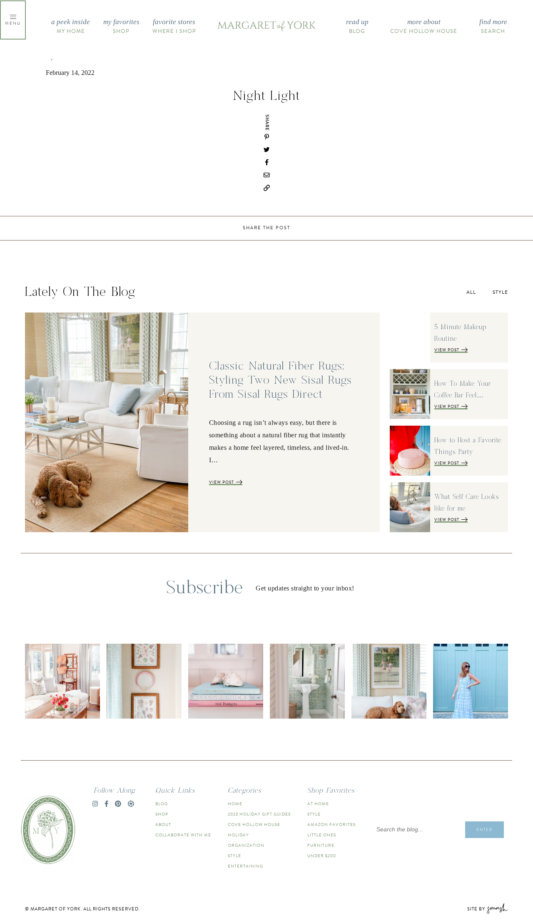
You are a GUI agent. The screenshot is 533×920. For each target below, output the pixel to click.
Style (500, 292)
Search (493, 26)
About (163, 824)
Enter (484, 829)
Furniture (320, 845)
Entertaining (245, 866)
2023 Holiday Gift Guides (259, 814)
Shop (121, 26)
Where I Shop (174, 26)
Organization (246, 845)
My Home (70, 26)
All (471, 292)
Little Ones (321, 835)
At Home (318, 804)
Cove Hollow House (423, 26)
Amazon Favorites (331, 824)
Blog (357, 26)
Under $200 (321, 856)
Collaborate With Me (183, 835)
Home (235, 804)
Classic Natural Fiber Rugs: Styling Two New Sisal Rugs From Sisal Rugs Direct (280, 380)
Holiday (238, 835)
